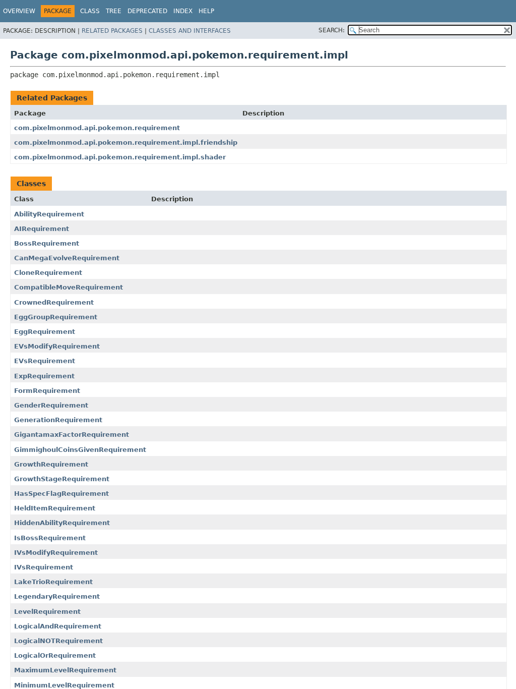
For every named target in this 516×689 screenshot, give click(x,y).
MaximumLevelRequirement (65, 670)
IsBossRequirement (50, 538)
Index (182, 11)
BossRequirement (46, 243)
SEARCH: (331, 30)
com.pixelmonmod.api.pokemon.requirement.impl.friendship (125, 142)
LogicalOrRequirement (55, 655)
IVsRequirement (43, 567)
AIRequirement (41, 229)
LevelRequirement (47, 611)
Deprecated (147, 11)
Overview (19, 11)
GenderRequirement (51, 405)
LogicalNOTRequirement (58, 641)
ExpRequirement (44, 376)
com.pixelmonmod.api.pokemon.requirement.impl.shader (120, 157)
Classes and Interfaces (190, 30)
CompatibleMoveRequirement (68, 287)
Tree (113, 11)
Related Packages (112, 30)
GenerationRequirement (58, 420)
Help (206, 11)
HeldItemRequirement (54, 508)
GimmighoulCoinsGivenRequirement (80, 449)
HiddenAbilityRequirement (62, 523)
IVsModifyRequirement (56, 552)
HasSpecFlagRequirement (61, 493)
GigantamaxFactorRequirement (71, 434)
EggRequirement (44, 331)
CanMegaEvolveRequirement (66, 258)
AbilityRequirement (49, 214)
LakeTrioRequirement (53, 582)
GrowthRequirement (51, 464)
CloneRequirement (48, 272)
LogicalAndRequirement (57, 626)
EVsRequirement (44, 361)
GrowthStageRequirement (61, 479)
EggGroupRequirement (55, 317)
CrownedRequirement (54, 302)
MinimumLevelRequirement (64, 685)
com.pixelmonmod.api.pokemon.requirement (97, 128)
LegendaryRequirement (57, 596)
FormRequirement (47, 390)
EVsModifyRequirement (57, 346)
